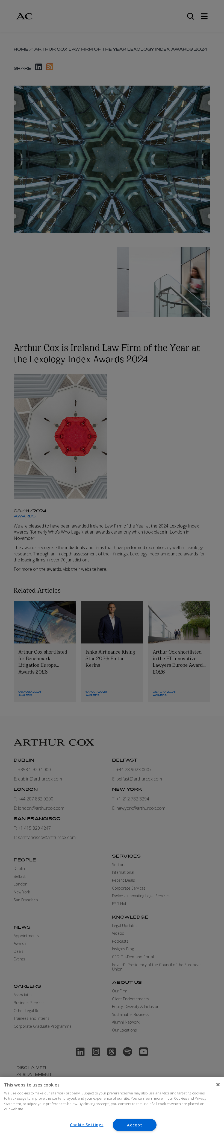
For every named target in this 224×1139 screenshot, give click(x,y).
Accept (134, 1125)
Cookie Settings (87, 1124)
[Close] (218, 1085)
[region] (112, 1108)
